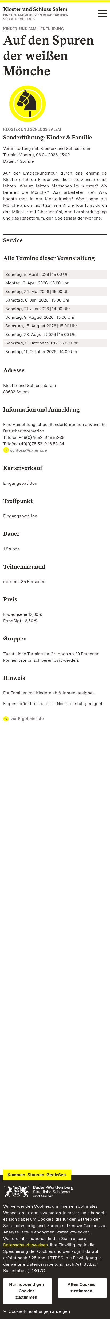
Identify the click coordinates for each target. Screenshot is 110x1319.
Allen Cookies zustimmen (81, 1288)
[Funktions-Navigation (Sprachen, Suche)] (102, 14)
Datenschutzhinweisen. (26, 1244)
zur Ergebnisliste (27, 718)
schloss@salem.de (28, 450)
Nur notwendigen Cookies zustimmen (26, 1291)
